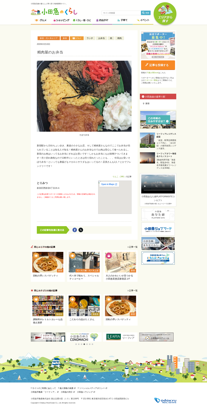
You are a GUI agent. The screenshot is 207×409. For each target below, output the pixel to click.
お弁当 (101, 38)
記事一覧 (133, 247)
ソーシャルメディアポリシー (92, 388)
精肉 (119, 38)
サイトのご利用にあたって (44, 388)
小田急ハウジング (85, 392)
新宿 (65, 38)
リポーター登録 (151, 80)
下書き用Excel (152, 73)
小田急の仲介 (67, 392)
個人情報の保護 (66, 388)
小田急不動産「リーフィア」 (43, 392)
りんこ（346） (119, 176)
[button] (76, 344)
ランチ (90, 38)
